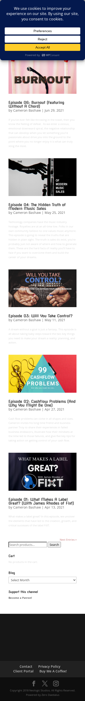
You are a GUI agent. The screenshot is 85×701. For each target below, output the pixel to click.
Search (54, 545)
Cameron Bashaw (27, 110)
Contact (26, 666)
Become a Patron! (20, 597)
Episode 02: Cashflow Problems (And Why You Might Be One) (42, 403)
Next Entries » (68, 539)
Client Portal (23, 671)
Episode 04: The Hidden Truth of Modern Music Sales (37, 207)
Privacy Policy (49, 666)
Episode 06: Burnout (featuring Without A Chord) (36, 104)
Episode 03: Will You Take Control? (40, 316)
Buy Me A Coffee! (53, 671)
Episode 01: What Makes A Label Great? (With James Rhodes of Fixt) (41, 501)
